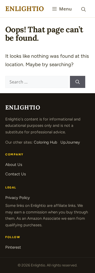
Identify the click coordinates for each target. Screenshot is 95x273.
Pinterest (13, 247)
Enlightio (24, 8)
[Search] (77, 82)
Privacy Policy (17, 197)
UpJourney (70, 142)
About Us (13, 164)
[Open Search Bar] (83, 8)
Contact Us (15, 174)
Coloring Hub (45, 142)
